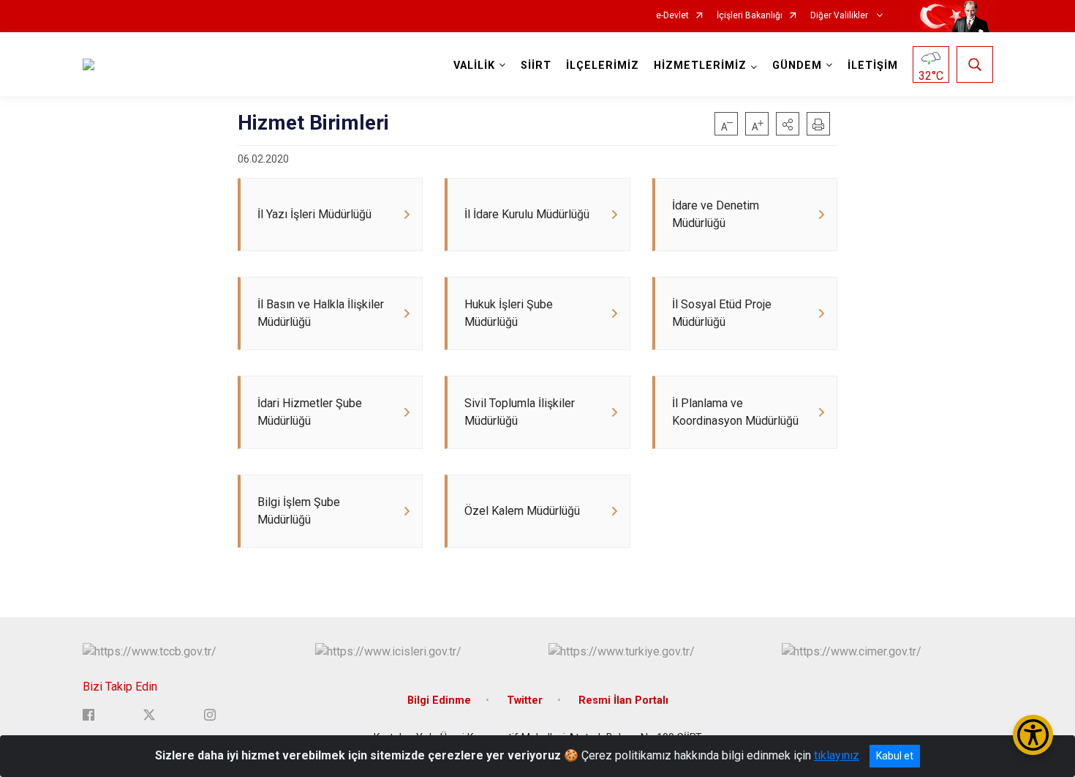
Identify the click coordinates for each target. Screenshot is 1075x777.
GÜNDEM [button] (797, 65)
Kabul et (894, 756)
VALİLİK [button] (474, 65)
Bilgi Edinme (439, 700)
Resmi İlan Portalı (623, 700)
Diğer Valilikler (840, 16)
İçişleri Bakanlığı (749, 16)
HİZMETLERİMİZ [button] (700, 65)
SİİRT (536, 65)
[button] (787, 123)
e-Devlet (672, 16)
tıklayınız (836, 755)
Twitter (525, 700)
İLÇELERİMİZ (602, 65)
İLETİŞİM (873, 65)
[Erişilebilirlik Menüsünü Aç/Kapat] (1033, 735)
